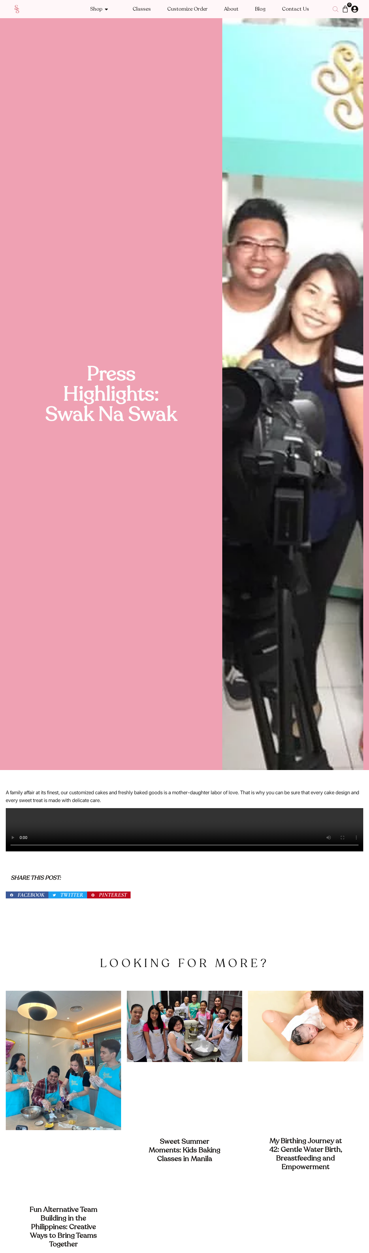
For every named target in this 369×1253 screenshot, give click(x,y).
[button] (27, 894)
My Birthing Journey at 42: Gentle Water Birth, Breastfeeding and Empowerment (305, 1154)
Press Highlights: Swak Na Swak (111, 394)
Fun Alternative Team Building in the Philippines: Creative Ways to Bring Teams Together (63, 1227)
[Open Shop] (106, 9)
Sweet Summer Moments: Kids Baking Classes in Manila (184, 1150)
